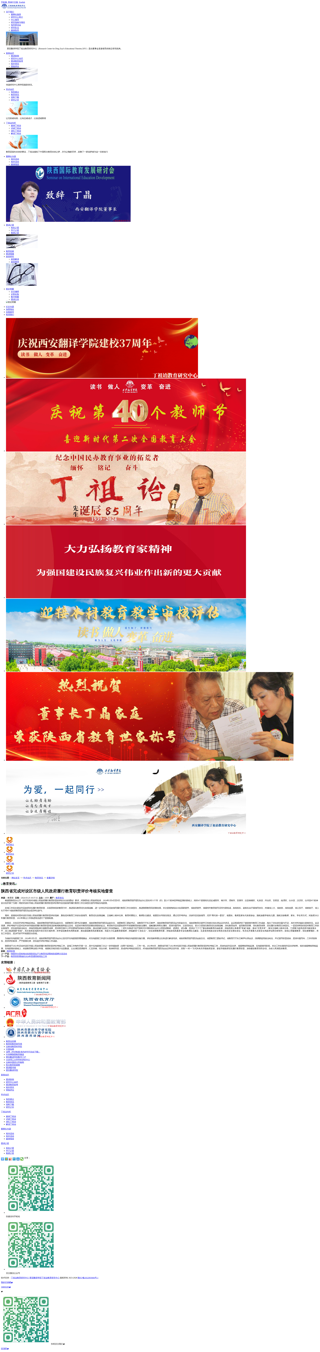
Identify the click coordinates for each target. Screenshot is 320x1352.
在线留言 (10, 312)
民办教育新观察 (13, 1065)
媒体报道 (15, 164)
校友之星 (15, 228)
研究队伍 (15, 28)
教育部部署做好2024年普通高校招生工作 (29, 956)
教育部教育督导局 (14, 1044)
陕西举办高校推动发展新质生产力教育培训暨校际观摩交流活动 (39, 954)
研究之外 (15, 100)
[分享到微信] (22, 1158)
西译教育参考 (17, 61)
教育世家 (10, 251)
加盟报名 (10, 309)
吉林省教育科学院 (14, 1046)
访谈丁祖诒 (16, 128)
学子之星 (15, 230)
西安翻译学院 (12, 1070)
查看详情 (51, 878)
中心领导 (15, 20)
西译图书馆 (11, 1068)
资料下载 (15, 97)
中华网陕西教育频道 (15, 1054)
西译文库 (15, 299)
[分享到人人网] (18, 1158)
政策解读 (15, 259)
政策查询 (15, 262)
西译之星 (10, 225)
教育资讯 (15, 95)
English (22, 2)
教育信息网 (11, 1041)
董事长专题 (11, 156)
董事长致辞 (16, 14)
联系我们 (10, 315)
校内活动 (15, 159)
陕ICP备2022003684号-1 (88, 1278)
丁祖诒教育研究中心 (20, 1278)
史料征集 (15, 294)
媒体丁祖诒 (16, 125)
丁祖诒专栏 (11, 123)
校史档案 (10, 289)
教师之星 (15, 233)
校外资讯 (15, 64)
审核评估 (15, 66)
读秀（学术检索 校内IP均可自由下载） (23, 1052)
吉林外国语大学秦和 (15, 1062)
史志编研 (15, 291)
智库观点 (15, 92)
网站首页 (16, 878)
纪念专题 (10, 307)
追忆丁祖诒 (16, 131)
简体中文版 (13, 2)
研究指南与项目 (18, 22)
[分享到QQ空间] (6, 1158)
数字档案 (15, 297)
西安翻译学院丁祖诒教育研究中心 (45, 1278)
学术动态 (10, 89)
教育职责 (11, 951)
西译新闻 (15, 56)
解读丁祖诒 (16, 133)
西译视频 (10, 254)
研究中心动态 (17, 58)
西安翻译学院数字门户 (16, 1057)
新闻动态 (10, 53)
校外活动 (15, 162)
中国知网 (10, 1049)
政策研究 (10, 256)
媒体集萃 (15, 30)
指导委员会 (16, 25)
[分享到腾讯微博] (14, 1158)
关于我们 (10, 12)
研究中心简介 (17, 17)
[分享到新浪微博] (10, 1158)
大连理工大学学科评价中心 (18, 1060)
